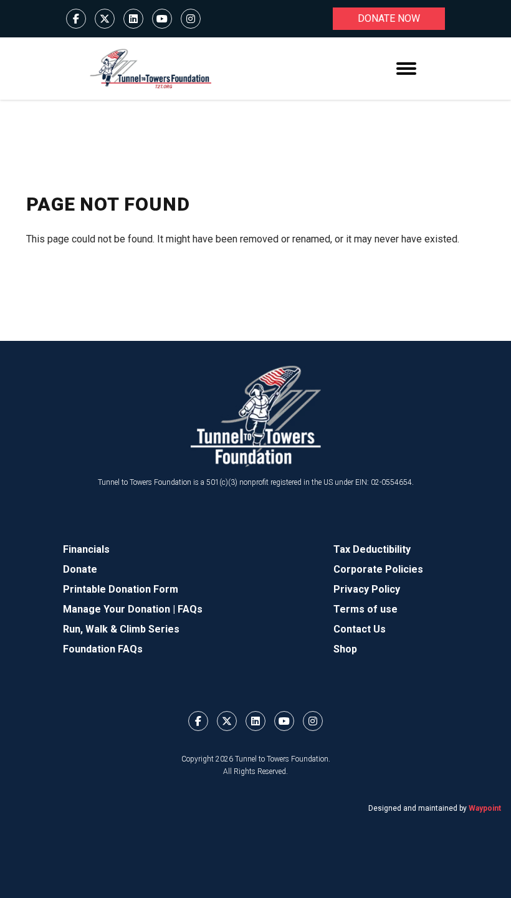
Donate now (389, 18)
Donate (80, 569)
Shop (345, 649)
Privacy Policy (366, 589)
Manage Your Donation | (120, 609)
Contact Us (359, 629)
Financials (86, 549)
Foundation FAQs (103, 649)
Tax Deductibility (372, 549)
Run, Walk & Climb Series (121, 629)
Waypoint (485, 808)
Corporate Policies (378, 569)
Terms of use (365, 609)
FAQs (190, 609)
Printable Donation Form (120, 589)
